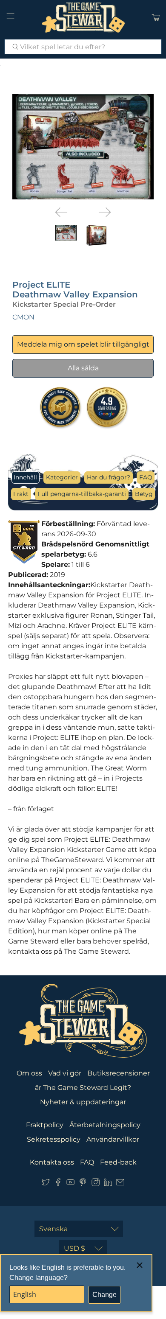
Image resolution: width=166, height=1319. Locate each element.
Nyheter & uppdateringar (83, 1102)
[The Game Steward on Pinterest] (83, 1184)
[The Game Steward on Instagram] (96, 1184)
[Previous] (61, 212)
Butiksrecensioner (118, 1073)
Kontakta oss (52, 1162)
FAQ (145, 477)
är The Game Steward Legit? (83, 1088)
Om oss (29, 1073)
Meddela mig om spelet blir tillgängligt (83, 344)
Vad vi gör (64, 1073)
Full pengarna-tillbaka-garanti (81, 494)
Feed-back (118, 1162)
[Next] (104, 212)
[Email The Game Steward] (120, 1184)
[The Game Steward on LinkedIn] (108, 1184)
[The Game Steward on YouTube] (70, 1184)
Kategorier (62, 477)
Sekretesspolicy (53, 1139)
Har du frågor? (108, 477)
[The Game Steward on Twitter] (46, 1184)
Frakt (21, 494)
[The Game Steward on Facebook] (58, 1184)
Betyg (144, 494)
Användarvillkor (112, 1139)
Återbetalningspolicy (104, 1125)
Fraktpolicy (44, 1125)
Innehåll (25, 477)
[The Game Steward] (83, 17)
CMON (23, 317)
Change (104, 1294)
